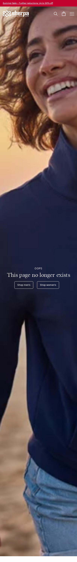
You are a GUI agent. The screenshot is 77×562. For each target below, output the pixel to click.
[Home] (16, 14)
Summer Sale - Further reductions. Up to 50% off (28, 3)
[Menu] (72, 13)
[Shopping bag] (63, 13)
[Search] (56, 13)
